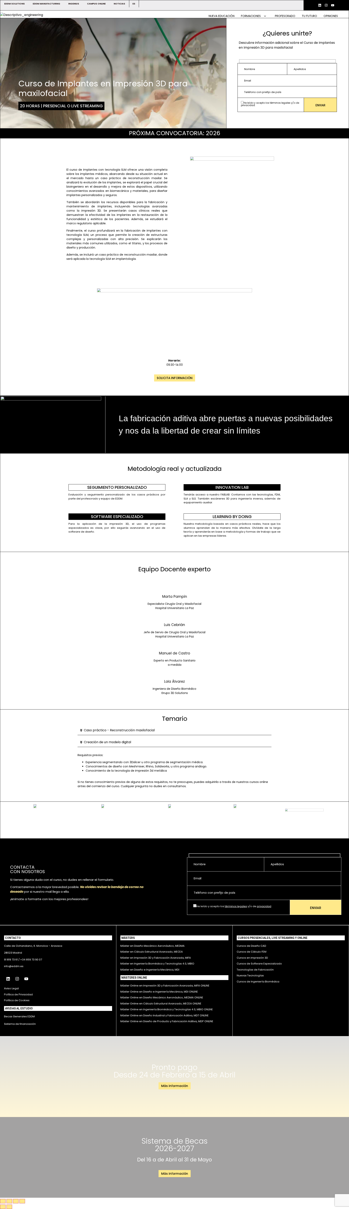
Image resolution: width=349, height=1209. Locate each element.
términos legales (280, 102)
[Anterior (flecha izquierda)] (3, 1207)
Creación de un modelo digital (107, 742)
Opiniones (331, 16)
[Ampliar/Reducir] (3, 1201)
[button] (174, 730)
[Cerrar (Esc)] (22, 1201)
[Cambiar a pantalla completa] (9, 1201)
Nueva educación (221, 16)
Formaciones (251, 16)
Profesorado (285, 16)
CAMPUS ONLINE (96, 3)
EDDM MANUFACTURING (46, 3)
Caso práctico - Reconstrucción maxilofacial (119, 730)
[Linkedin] (319, 5)
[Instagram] (326, 5)
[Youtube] (332, 5)
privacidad (248, 105)
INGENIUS (73, 3)
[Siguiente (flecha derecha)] (9, 1207)
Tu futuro (309, 16)
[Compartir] (16, 1201)
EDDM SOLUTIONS (14, 3)
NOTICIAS (119, 3)
